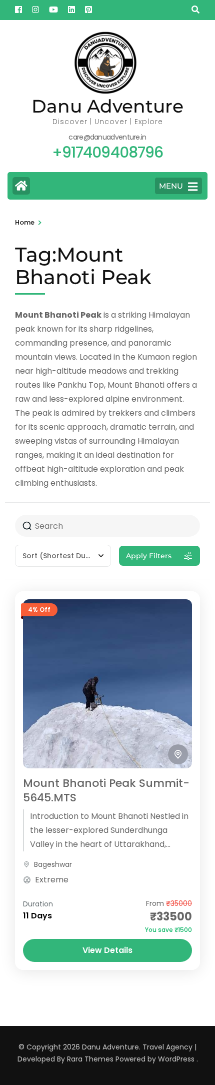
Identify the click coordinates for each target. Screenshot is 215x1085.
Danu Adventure (108, 106)
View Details (107, 950)
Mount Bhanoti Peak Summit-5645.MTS (106, 790)
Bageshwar (53, 864)
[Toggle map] (178, 754)
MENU (171, 186)
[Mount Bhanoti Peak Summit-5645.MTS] (107, 683)
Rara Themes (90, 1059)
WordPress (176, 1059)
